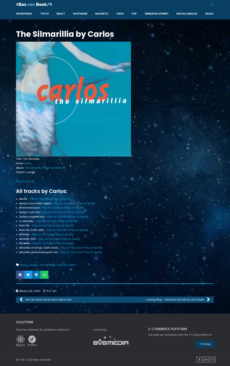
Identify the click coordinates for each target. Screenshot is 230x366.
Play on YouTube (39, 199)
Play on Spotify (25, 181)
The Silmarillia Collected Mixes (43, 167)
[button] (212, 4)
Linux (120, 13)
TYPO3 (44, 13)
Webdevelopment (157, 13)
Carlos (28, 163)
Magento (101, 13)
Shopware (80, 13)
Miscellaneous (186, 13)
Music (209, 13)
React (61, 13)
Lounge (33, 265)
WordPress (24, 13)
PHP (134, 13)
